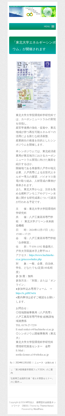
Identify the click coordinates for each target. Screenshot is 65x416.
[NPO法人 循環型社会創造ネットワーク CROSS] (32, 12)
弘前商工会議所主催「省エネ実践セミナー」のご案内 (32, 380)
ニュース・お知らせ (44, 362)
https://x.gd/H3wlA (26, 293)
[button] (47, 26)
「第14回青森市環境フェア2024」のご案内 (32, 371)
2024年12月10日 (23, 362)
